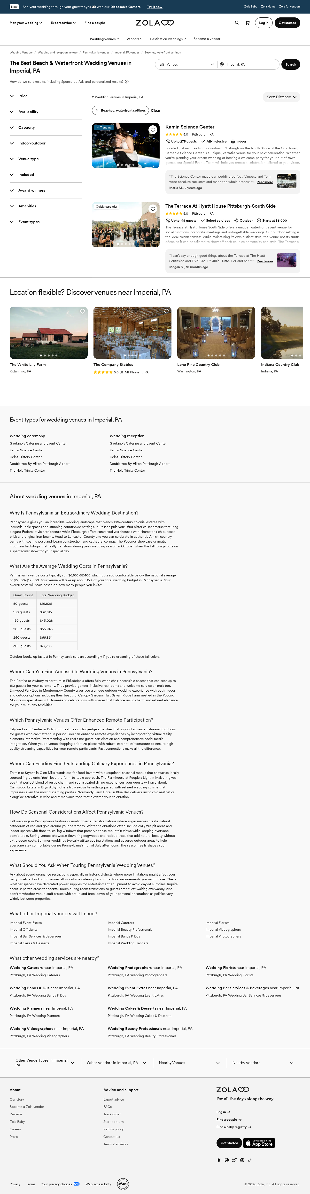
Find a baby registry (232, 1127)
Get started (229, 1143)
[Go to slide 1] (118, 164)
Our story (17, 1099)
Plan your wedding (24, 23)
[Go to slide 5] (133, 164)
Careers (16, 1129)
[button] (212, 64)
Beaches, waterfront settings (163, 52)
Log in (221, 1112)
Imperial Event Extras (26, 923)
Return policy (113, 1129)
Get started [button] (287, 23)
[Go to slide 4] (130, 164)
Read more (265, 182)
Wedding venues (103, 39)
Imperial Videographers (223, 929)
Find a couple (95, 23)
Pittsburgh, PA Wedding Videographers (39, 1036)
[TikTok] (250, 1161)
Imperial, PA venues (127, 52)
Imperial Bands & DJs (124, 936)
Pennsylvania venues (96, 52)
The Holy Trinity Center (27, 470)
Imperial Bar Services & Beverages (36, 936)
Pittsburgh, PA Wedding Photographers (137, 975)
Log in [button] (264, 23)
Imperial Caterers (121, 923)
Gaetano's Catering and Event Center (38, 443)
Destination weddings (166, 39)
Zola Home (268, 6)
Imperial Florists (217, 923)
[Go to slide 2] (122, 164)
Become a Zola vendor (27, 1107)
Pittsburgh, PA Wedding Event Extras (136, 995)
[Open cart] (247, 22)
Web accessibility (98, 1184)
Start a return (113, 1122)
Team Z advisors (115, 1144)
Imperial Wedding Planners (128, 943)
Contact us (111, 1137)
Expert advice (61, 23)
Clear (156, 110)
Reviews (16, 1114)
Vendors (133, 39)
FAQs (107, 1107)
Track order (112, 1114)
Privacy (15, 1184)
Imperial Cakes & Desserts (29, 943)
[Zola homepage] (155, 23)
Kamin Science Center (27, 450)
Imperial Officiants (23, 929)
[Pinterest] (226, 1161)
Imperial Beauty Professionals (130, 929)
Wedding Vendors (21, 52)
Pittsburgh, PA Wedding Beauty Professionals (142, 1036)
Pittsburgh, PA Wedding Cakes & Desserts (139, 1016)
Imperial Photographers (223, 936)
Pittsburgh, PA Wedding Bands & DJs (38, 995)
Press (14, 1137)
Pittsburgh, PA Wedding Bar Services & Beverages (243, 995)
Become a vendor (207, 39)
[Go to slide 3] (126, 164)
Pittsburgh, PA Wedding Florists (229, 975)
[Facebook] (219, 1161)
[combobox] (248, 64)
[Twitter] (234, 1161)
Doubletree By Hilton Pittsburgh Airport (40, 464)
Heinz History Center (26, 457)
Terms (30, 1184)
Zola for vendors (289, 6)
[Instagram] (242, 1161)
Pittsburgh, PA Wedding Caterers (35, 975)
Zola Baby (250, 6)
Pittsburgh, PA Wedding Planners (35, 1016)
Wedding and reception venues (58, 52)
